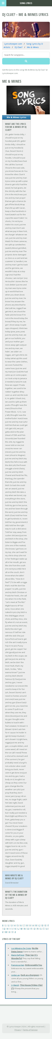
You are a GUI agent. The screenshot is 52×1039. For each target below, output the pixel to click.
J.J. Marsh (15, 985)
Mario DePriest (17, 955)
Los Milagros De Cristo (21, 948)
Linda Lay (15, 975)
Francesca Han (17, 965)
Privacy (18, 1030)
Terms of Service (30, 1030)
